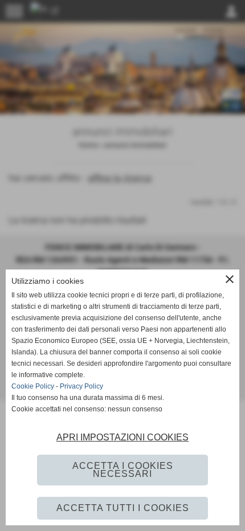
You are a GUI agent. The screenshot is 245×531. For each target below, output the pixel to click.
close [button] (229, 279)
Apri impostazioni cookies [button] (122, 437)
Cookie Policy (32, 386)
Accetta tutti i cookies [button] (122, 508)
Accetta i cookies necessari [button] (122, 470)
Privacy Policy (81, 386)
